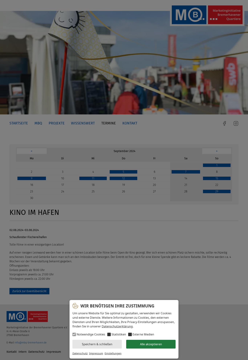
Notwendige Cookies (91, 334)
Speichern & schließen (97, 344)
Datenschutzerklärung (117, 326)
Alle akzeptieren (151, 344)
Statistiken (118, 334)
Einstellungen (113, 353)
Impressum (96, 353)
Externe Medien (143, 334)
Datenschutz (80, 353)
